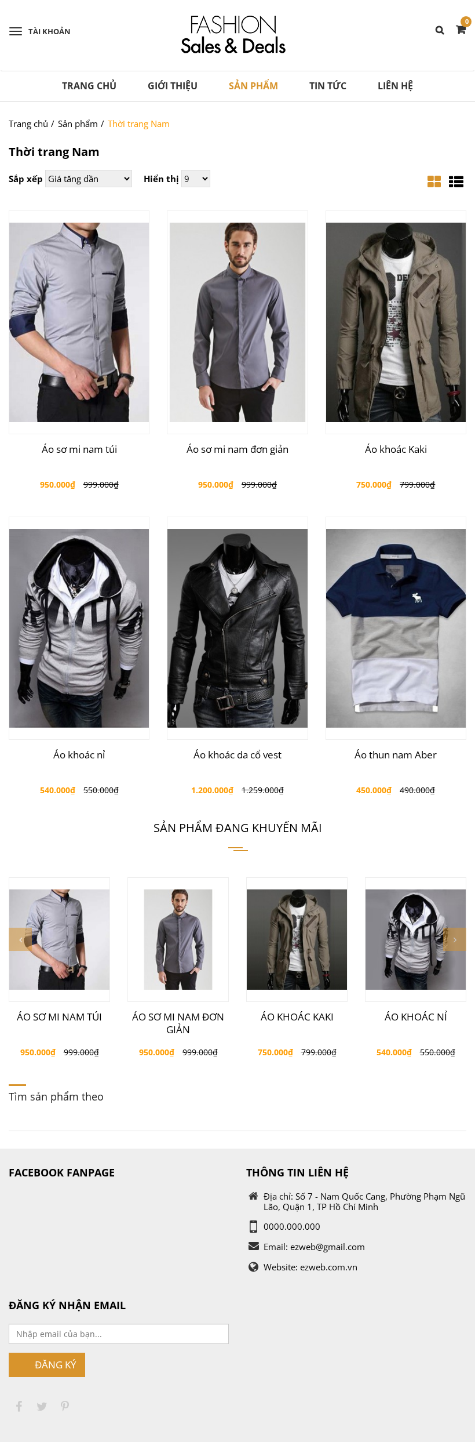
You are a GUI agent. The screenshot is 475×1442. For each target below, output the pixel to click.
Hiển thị (161, 178)
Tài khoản (49, 31)
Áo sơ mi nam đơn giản (237, 449)
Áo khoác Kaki (396, 449)
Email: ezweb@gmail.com (314, 1246)
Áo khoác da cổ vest (237, 755)
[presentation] (20, 939)
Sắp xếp (26, 178)
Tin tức (327, 86)
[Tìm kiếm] (441, 29)
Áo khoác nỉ (79, 755)
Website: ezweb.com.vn (310, 1267)
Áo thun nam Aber (396, 755)
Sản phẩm (253, 86)
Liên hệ (395, 86)
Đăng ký (55, 1364)
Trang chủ (89, 86)
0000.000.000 (292, 1226)
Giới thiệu (173, 86)
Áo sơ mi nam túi (79, 449)
